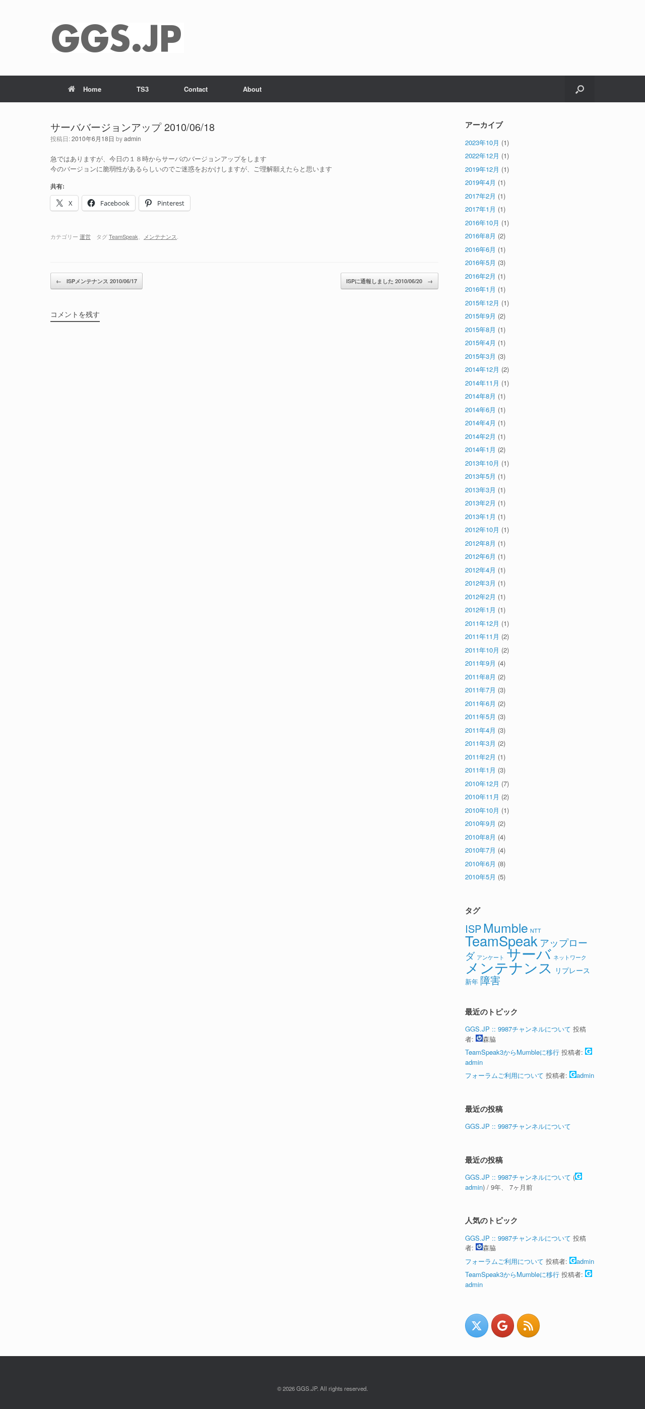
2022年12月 (482, 155)
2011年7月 (480, 689)
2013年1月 (480, 516)
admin (132, 138)
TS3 (143, 89)
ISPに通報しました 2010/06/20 (389, 281)
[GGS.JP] (117, 38)
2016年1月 (480, 289)
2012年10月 (482, 529)
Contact (196, 89)
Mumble (505, 927)
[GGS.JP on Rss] (528, 1325)
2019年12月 (482, 169)
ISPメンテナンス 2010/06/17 (96, 281)
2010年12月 (482, 783)
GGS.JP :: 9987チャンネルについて (518, 1029)
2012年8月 (480, 543)
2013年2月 (480, 502)
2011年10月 (482, 650)
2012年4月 (480, 569)
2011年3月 (480, 743)
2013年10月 (482, 463)
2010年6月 (480, 863)
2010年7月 (480, 850)
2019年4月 (480, 182)
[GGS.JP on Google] (502, 1325)
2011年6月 (480, 703)
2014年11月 (482, 383)
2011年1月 (480, 770)
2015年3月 (480, 356)
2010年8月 (480, 837)
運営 (85, 236)
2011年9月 (480, 663)
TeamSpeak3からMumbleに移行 (512, 1052)
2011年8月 (480, 676)
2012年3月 (480, 583)
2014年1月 (480, 449)
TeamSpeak (123, 236)
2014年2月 (480, 436)
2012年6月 (480, 556)
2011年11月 (482, 636)
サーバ (528, 953)
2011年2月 (480, 756)
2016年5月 (480, 262)
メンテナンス (160, 236)
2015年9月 (480, 316)
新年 (471, 981)
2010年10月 (482, 810)
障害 (490, 980)
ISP (473, 928)
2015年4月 (480, 342)
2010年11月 (482, 796)
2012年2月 (480, 596)
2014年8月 (480, 396)
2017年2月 (480, 196)
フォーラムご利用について (504, 1075)
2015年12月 (482, 302)
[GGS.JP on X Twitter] (476, 1325)
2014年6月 (480, 409)
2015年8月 (480, 329)
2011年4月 (480, 730)
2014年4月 (480, 422)
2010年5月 (480, 876)
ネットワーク (570, 957)
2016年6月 (480, 249)
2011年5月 (480, 716)
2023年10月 (482, 142)
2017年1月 (480, 209)
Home (92, 89)
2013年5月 (480, 476)
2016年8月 (480, 235)
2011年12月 (482, 623)
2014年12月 (482, 369)
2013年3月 (480, 489)
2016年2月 (480, 276)
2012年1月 (480, 609)
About (252, 89)
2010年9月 (480, 823)
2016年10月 (482, 222)
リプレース (572, 970)
